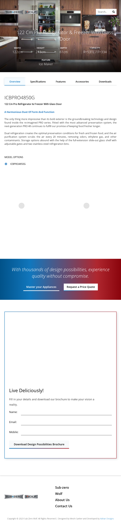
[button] (92, 12)
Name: (13, 412)
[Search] (114, 12)
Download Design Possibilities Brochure (39, 444)
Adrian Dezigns (107, 518)
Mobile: (13, 432)
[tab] (14, 81)
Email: (13, 422)
